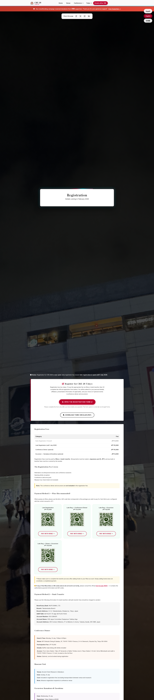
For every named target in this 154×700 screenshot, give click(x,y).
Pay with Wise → (48, 533)
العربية (148, 11)
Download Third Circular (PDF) (78, 415)
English (148, 16)
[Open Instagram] (84, 16)
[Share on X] (80, 16)
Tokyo (88, 3)
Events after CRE (100, 3)
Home (61, 3)
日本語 (148, 21)
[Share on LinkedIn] (89, 16)
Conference (78, 3)
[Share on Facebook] (76, 16)
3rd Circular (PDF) (101, 586)
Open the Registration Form (77, 402)
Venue (68, 3)
